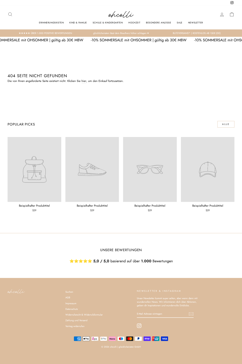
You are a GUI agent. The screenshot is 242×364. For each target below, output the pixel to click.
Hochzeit (134, 22)
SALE (179, 22)
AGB (67, 297)
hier (83, 81)
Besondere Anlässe (158, 22)
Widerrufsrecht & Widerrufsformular (84, 314)
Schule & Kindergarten (108, 22)
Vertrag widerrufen (75, 326)
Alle (226, 124)
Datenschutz (71, 309)
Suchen (69, 292)
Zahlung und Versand (76, 320)
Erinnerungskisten (51, 22)
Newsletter (195, 22)
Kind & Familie (78, 22)
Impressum (70, 303)
